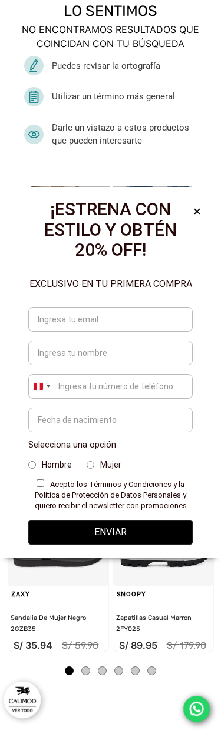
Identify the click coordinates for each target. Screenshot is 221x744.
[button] (69, 670)
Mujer (110, 464)
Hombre (57, 464)
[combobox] (41, 386)
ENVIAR (110, 532)
